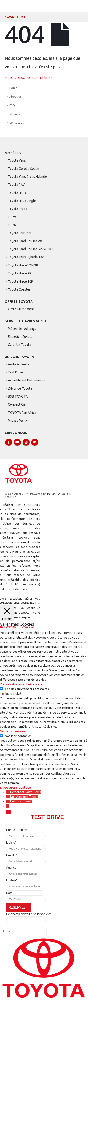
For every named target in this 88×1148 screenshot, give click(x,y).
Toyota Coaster (19, 289)
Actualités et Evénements (27, 380)
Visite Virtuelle (19, 364)
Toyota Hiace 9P (19, 273)
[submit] (8, 812)
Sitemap (14, 113)
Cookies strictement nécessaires (27, 689)
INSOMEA (53, 493)
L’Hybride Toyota (20, 388)
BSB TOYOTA (18, 396)
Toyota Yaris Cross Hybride (27, 177)
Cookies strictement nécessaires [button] (22, 684)
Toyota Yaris (17, 160)
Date (10, 893)
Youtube (17, 442)
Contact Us (16, 122)
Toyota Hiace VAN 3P (23, 265)
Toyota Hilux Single (22, 201)
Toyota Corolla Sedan (23, 169)
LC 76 (12, 225)
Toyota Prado (17, 209)
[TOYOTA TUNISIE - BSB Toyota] (19, 473)
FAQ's (13, 105)
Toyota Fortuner (19, 233)
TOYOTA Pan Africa (22, 412)
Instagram (26, 442)
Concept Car (17, 404)
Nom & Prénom (17, 830)
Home (13, 87)
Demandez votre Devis (25, 792)
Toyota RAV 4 (17, 184)
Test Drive (15, 372)
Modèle (11, 880)
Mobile (11, 842)
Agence (12, 867)
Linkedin (34, 442)
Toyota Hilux (17, 193)
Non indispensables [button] (13, 731)
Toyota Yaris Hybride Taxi (26, 257)
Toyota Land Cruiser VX (25, 241)
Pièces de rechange (22, 329)
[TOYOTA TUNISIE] (44, 968)
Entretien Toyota (20, 336)
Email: (11, 855)
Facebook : (8, 442)
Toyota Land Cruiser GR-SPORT (30, 249)
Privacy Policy (18, 420)
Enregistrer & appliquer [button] (16, 787)
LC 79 (12, 217)
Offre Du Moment (21, 309)
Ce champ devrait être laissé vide (29, 914)
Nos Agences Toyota (24, 796)
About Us (15, 96)
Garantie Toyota (19, 344)
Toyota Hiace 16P (20, 281)
